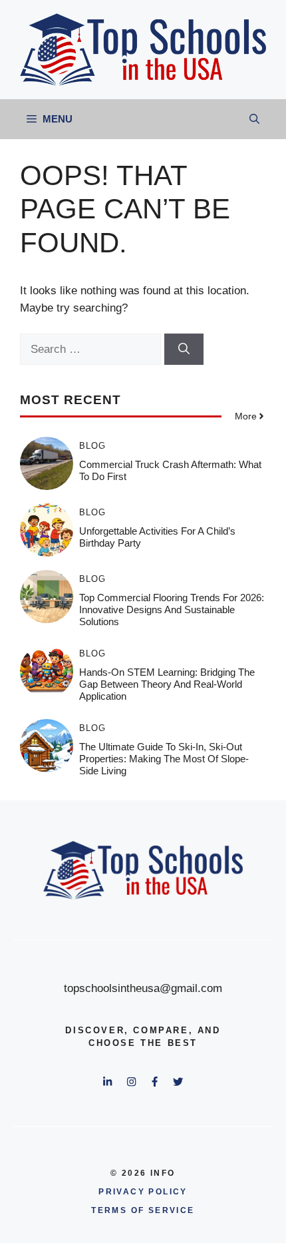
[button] (254, 119)
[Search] (184, 350)
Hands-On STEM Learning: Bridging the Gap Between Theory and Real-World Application (167, 684)
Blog (92, 445)
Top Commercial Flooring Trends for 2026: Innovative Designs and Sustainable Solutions (171, 609)
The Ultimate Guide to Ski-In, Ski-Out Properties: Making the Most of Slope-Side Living (164, 758)
